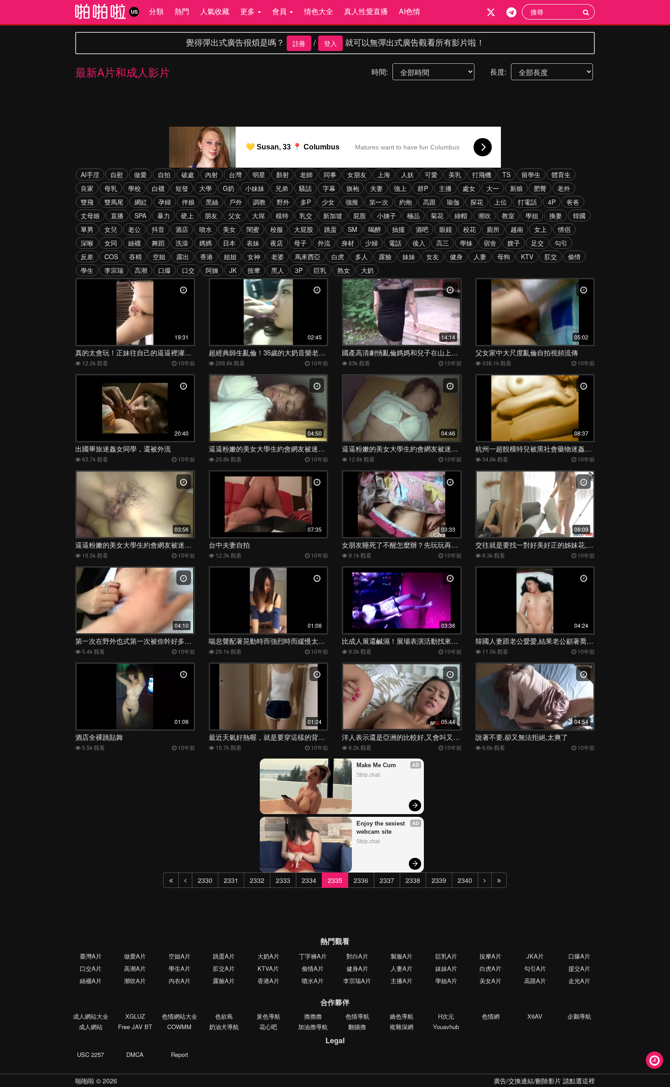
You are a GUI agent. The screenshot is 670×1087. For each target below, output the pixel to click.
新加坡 (332, 215)
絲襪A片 (91, 980)
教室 (508, 215)
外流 (324, 242)
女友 (432, 256)
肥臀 (540, 188)
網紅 (140, 201)
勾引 (561, 242)
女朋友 (356, 174)
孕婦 (164, 201)
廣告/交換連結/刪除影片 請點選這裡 (544, 1080)
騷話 (305, 188)
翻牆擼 (357, 1026)
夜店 (276, 242)
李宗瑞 (114, 270)
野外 (283, 201)
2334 (309, 880)
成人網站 (91, 1026)
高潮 (140, 270)
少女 (328, 201)
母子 (300, 242)
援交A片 (579, 968)
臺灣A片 (91, 956)
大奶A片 (268, 956)
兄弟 (281, 188)
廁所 (493, 229)
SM (352, 229)
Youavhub (446, 1026)
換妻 (555, 215)
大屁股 (303, 229)
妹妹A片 (446, 968)
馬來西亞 (307, 256)
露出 (182, 256)
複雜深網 (401, 1026)
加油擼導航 (313, 1026)
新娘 (516, 188)
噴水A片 (313, 980)
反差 (87, 256)
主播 (445, 188)
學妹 (466, 242)
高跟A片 (535, 980)
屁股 (359, 215)
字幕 (329, 188)
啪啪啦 (84, 1080)
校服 (276, 229)
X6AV (534, 1016)
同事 (330, 174)
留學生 (531, 174)
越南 (516, 229)
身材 (347, 242)
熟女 (343, 270)
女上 (540, 229)
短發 (181, 188)
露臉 (385, 256)
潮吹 (484, 215)
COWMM (179, 1026)
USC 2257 (90, 1054)
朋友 (211, 215)
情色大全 (318, 11)
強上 (400, 188)
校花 (469, 229)
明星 (259, 174)
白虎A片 (490, 968)
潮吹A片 (135, 980)
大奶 (367, 270)
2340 (465, 880)
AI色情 (409, 11)
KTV (527, 256)
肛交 (550, 256)
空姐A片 (180, 956)
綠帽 (460, 215)
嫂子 (513, 242)
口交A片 (91, 968)
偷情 (574, 256)
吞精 (135, 256)
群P (422, 188)
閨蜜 (253, 229)
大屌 (258, 215)
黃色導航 (268, 1016)
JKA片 (535, 956)
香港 (206, 256)
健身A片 (357, 968)
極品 (413, 215)
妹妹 (408, 256)
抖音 (158, 229)
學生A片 (180, 968)
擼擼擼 (313, 1016)
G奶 (228, 188)
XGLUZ (135, 1016)
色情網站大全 (179, 1016)
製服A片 (401, 956)
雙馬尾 (114, 201)
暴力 (163, 215)
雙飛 (87, 201)
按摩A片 (490, 956)
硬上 (187, 215)
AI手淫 (90, 174)
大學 (205, 188)
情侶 (564, 229)
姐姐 (230, 256)
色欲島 (224, 1016)
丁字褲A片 (313, 956)
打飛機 (481, 174)
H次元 (446, 1016)
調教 (259, 201)
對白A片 (357, 956)
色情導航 (357, 1016)
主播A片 (401, 980)
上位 (500, 201)
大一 (492, 188)
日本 (229, 242)
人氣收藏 (214, 11)
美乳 (454, 174)
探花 (476, 201)
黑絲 (212, 201)
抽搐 (398, 229)
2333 (283, 880)
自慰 (116, 174)
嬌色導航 (401, 1016)
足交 (537, 242)
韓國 (579, 215)
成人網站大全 (90, 1016)
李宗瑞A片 (357, 980)
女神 (253, 256)
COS (111, 256)
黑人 (277, 270)
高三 (442, 242)
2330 (205, 880)
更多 (248, 11)
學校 (134, 188)
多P (305, 201)
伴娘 (188, 201)
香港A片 (268, 980)
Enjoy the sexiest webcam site (381, 827)
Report (179, 1054)
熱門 (182, 11)
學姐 (532, 215)
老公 (134, 229)
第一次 (378, 201)
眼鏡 (445, 229)
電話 (395, 242)
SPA (140, 215)
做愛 (140, 174)
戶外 (235, 201)
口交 (188, 270)
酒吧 (422, 229)
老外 (563, 188)
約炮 (405, 201)
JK (233, 270)
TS (506, 174)
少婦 (371, 242)
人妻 (480, 256)
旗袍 (352, 188)
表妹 (253, 242)
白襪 (158, 188)
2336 (361, 880)
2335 (335, 880)
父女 (234, 215)
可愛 (431, 174)
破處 (187, 174)
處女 (469, 188)
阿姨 (212, 270)
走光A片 (579, 980)
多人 (361, 256)
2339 (439, 880)
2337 (387, 880)
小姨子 (386, 215)
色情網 (491, 1016)
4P (552, 201)
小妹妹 (254, 188)
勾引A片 (535, 968)
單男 (87, 229)
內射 (211, 174)
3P (299, 270)
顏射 (282, 174)
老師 (306, 174)
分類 (156, 11)
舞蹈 (158, 242)
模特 (282, 215)
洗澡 (181, 242)
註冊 (299, 43)
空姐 (159, 256)
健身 (456, 256)
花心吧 (268, 1026)
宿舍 (490, 242)
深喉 (87, 242)
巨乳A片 (446, 956)
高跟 (429, 201)
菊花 (437, 215)
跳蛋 (330, 229)
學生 (87, 270)
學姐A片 (446, 980)
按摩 (253, 270)
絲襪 (134, 242)
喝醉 (374, 229)
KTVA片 (268, 968)
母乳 (110, 188)
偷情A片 (313, 968)
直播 (117, 215)
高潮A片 (135, 968)
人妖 (407, 174)
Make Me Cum (376, 765)
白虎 (337, 256)
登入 (330, 43)
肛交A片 (224, 968)
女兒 (110, 229)
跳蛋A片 (224, 956)
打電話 (527, 201)
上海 (383, 174)
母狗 (503, 256)
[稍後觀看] (654, 1060)
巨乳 (320, 270)
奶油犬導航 (224, 1026)
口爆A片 (579, 956)
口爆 (164, 270)
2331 (231, 880)
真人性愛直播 (366, 11)
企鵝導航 (579, 1016)
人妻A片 (401, 968)
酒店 (181, 229)
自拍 (164, 174)
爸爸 (573, 201)
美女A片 (490, 980)
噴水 (205, 229)
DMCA (135, 1054)
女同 (110, 242)
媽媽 (205, 242)
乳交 (305, 215)
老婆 (277, 256)
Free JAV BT (135, 1026)
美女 (229, 229)
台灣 (235, 174)
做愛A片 (135, 956)
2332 (257, 880)
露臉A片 (224, 980)
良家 (87, 188)
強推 (351, 201)
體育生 (561, 174)
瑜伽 (453, 201)
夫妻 (376, 188)
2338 (413, 880)
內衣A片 (180, 980)
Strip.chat (368, 775)
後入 (418, 242)
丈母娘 (90, 215)
